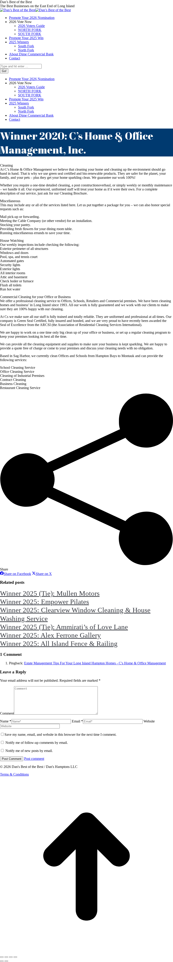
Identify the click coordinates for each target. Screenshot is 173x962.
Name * (5, 721)
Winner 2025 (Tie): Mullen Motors (50, 593)
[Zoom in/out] (15, 957)
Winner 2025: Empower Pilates (44, 602)
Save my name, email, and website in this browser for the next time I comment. (60, 734)
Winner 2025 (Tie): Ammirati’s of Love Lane (64, 627)
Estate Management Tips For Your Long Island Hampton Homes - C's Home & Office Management (95, 663)
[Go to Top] (86, 952)
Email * (77, 721)
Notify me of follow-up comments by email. (36, 743)
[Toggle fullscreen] (11, 957)
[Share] (6, 957)
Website (149, 721)
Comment (7, 713)
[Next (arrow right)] (6, 961)
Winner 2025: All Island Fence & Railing (59, 643)
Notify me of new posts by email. (29, 751)
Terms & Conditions (14, 774)
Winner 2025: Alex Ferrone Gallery (50, 635)
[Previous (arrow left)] (2, 961)
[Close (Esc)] (2, 957)
